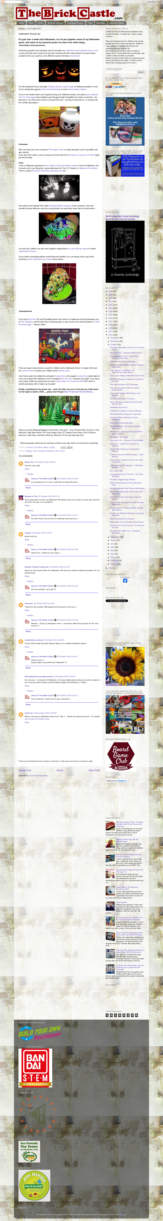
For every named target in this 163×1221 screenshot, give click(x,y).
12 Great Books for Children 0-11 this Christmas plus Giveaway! (129, 919)
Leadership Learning (34, 640)
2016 (110, 325)
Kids (57, 451)
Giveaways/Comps (75, 23)
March (113, 557)
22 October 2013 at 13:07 (42, 533)
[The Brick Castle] (125, 582)
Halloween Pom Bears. (88, 168)
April (113, 554)
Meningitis (101, 23)
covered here (27, 371)
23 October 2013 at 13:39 (67, 620)
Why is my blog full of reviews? (122, 519)
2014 (110, 332)
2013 (110, 335)
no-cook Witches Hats (77, 249)
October (114, 344)
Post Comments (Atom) (39, 776)
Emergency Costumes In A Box (81, 155)
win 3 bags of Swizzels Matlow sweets (61, 166)
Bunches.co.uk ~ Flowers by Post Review (126, 440)
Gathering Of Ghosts (27, 251)
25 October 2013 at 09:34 (65, 676)
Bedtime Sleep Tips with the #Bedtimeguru (127, 840)
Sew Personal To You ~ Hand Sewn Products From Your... (124, 357)
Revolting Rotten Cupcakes (60, 206)
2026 (110, 291)
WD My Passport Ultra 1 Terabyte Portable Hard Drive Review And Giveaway (129, 824)
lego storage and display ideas (37, 719)
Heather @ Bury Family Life (36, 567)
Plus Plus (32, 319)
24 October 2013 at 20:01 (54, 640)
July (112, 544)
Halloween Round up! (118, 407)
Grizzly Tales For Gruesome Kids (69, 381)
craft (34, 451)
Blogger (123, 1215)
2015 (110, 328)
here (72, 56)
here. (78, 56)
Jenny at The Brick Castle (42, 479)
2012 (110, 568)
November (115, 341)
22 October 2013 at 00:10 (45, 462)
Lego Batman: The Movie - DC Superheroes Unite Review (122, 371)
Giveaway (41, 451)
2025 (110, 295)
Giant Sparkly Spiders (77, 89)
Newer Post (24, 770)
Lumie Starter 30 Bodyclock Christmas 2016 (127, 888)
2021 (110, 308)
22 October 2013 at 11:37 (67, 515)
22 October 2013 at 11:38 (67, 479)
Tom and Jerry (66, 379)
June (113, 547)
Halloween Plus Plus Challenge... (123, 362)
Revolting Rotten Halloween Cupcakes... (126, 414)
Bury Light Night (116, 471)
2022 (110, 305)
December (115, 338)
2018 (110, 318)
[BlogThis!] (64, 447)
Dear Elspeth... (122, 902)
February (114, 560)
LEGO (40, 23)
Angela (28, 533)
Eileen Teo (29, 462)
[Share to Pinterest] (71, 447)
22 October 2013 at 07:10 (49, 496)
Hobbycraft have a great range (60, 87)
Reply (27, 469)
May (112, 550)
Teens (62, 451)
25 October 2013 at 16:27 (67, 657)
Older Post (94, 770)
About (31, 23)
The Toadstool (27, 322)
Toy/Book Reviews (55, 23)
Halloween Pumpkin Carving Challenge (125, 411)
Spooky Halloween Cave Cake (39, 259)
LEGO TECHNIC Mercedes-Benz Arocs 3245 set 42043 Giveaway (129, 934)
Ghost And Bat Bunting (51, 89)
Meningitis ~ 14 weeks (119, 437)
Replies (30, 474)
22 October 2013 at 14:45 (67, 549)
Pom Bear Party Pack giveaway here (47, 171)
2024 (110, 298)
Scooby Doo (60, 376)
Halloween (50, 451)
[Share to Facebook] (69, 447)
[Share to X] (66, 447)
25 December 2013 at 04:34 (45, 713)
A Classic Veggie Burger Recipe (122, 480)
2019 (110, 315)
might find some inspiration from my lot (81, 51)
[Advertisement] (118, 194)
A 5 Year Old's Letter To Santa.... (123, 399)
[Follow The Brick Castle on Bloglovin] (117, 782)
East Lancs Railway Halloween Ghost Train (127, 376)
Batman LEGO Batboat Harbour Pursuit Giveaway (129, 856)
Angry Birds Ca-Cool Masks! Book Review (127, 522)
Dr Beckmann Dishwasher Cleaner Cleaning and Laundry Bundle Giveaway (130, 967)
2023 (110, 301)
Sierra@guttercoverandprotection (39, 676)
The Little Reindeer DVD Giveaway (124, 384)
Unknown (29, 603)
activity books (64, 371)
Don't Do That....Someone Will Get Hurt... (126, 353)
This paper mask (56, 150)
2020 (110, 311)
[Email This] (61, 447)
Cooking (28, 451)
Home (21, 23)
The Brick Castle (125, 577)
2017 (110, 321)
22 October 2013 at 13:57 (59, 567)
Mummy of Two (31, 496)
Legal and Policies (116, 23)
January (114, 564)
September (115, 537)
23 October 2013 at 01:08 (44, 603)
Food (90, 23)
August (114, 540)
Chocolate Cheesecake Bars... (122, 423)
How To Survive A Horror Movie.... (79, 392)
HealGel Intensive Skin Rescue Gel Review (127, 488)
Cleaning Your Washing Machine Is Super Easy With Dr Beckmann (130, 951)
